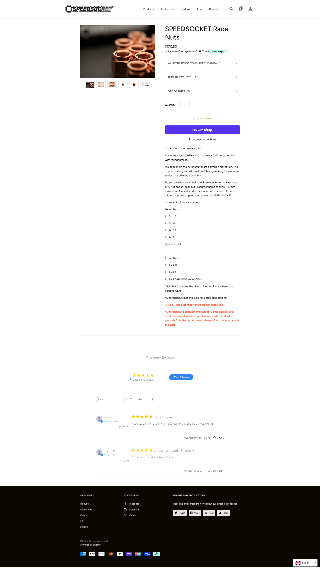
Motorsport (167, 9)
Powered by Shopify (90, 544)
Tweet (182, 513)
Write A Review (181, 377)
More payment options (202, 139)
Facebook (134, 503)
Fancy (225, 513)
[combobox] (110, 399)
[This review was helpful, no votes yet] (214, 437)
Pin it (211, 513)
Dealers (213, 9)
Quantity (170, 104)
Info (199, 9)
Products (148, 9)
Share (197, 513)
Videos (186, 9)
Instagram (134, 509)
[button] (305, 563)
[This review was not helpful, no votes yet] (220, 437)
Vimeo (132, 515)
